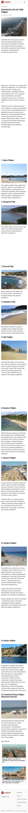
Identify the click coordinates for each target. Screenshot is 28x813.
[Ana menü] (24, 2)
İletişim (19, 796)
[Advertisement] (14, 69)
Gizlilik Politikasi (21, 802)
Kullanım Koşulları (22, 799)
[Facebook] (8, 796)
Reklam (19, 805)
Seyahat (4, 6)
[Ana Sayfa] (6, 2)
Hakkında (19, 792)
